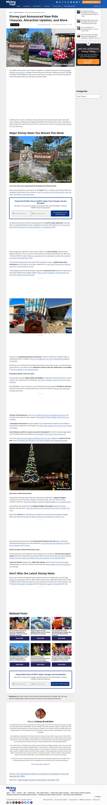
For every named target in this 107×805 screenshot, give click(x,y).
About (8, 793)
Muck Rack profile (41, 764)
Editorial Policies (48, 800)
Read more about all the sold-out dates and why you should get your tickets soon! (36, 517)
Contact (19, 793)
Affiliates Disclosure (85, 800)
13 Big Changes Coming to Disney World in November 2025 (38, 780)
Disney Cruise (57, 6)
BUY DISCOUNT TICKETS (90, 2)
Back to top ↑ (97, 800)
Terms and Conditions (61, 800)
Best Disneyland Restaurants (72, 794)
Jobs (24, 793)
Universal (47, 6)
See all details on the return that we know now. (50, 434)
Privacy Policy (74, 800)
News (18, 6)
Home (10, 12)
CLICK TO (87, 62)
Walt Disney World (18, 12)
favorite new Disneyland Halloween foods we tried (33, 438)
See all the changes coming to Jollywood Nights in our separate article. (47, 502)
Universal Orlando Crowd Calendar (50, 794)
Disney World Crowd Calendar (80, 793)
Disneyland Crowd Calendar (59, 793)
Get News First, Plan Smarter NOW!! (60, 213)
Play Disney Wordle (69, 6)
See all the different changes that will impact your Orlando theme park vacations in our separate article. (40, 557)
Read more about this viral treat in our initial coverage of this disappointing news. (40, 440)
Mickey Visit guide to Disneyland (23, 584)
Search (96, 6)
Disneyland (26, 6)
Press (13, 793)
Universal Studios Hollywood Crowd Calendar (21, 794)
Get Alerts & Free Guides (60, 684)
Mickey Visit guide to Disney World (51, 584)
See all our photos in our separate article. (25, 369)
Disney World (37, 6)
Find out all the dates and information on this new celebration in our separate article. (39, 226)
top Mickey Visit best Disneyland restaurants (50, 415)
